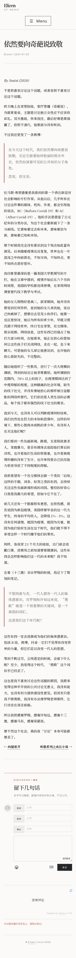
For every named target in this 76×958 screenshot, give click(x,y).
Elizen (10, 5)
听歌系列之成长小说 (54, 747)
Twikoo (61, 913)
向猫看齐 (14, 747)
